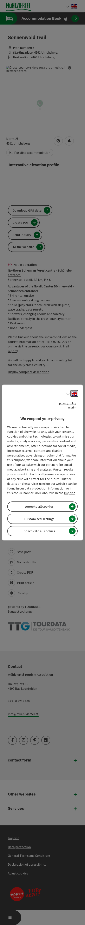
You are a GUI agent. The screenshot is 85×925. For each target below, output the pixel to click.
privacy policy (67, 403)
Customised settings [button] (39, 519)
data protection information (45, 488)
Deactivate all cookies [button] (39, 531)
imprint (72, 407)
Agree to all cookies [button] (39, 506)
